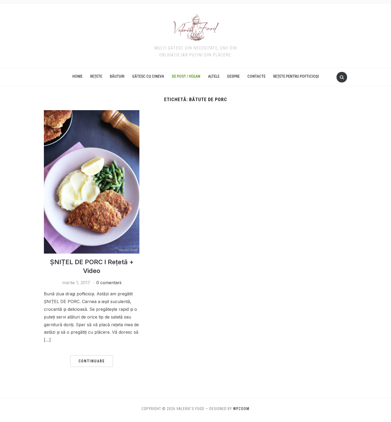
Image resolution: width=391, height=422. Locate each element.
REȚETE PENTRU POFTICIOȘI (296, 76)
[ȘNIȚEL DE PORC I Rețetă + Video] (91, 113)
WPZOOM (241, 409)
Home (77, 76)
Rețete (96, 76)
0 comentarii (108, 282)
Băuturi (117, 76)
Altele (213, 76)
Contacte (256, 76)
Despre (233, 76)
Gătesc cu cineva (148, 76)
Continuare (91, 361)
